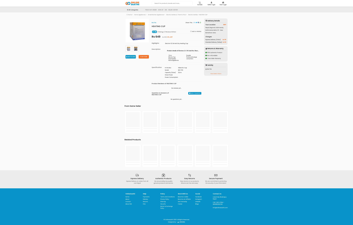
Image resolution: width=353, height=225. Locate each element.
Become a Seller (183, 197)
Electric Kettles (193, 15)
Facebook (198, 197)
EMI (166, 10)
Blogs (197, 204)
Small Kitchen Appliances (156, 15)
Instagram (198, 199)
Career (180, 204)
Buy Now (144, 57)
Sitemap (163, 201)
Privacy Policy (164, 199)
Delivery (145, 199)
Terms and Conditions (167, 197)
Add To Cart (131, 57)
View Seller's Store (215, 74)
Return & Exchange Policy (166, 207)
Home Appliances (140, 15)
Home (130, 15)
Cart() (199, 5)
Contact (128, 201)
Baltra (154, 23)
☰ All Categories (132, 10)
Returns (145, 201)
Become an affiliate (184, 199)
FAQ (144, 204)
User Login (223, 5)
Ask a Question (195, 93)
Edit (224, 25)
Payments (146, 197)
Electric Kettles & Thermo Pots (176, 15)
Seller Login (211, 5)
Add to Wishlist (196, 31)
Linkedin (197, 201)
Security (163, 204)
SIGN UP (160, 10)
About (127, 199)
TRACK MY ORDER (151, 10)
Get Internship (182, 201)
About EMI (128, 204)
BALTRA (209, 69)
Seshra (182, 222)
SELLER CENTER (173, 10)
